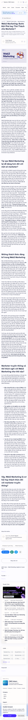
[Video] (22, 7)
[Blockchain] (13, 600)
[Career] (12, 7)
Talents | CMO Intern (9, 2)
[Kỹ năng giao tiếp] (15, 635)
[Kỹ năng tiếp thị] (22, 635)
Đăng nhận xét (14, 560)
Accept (9, 715)
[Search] (18, 2)
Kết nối (13, 13)
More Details (21, 715)
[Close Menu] (24, 12)
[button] (26, 2)
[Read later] (22, 41)
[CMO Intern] (14, 619)
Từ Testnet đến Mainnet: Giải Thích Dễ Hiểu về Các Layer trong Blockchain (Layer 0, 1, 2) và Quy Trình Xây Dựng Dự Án (15, 604)
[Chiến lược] (19, 628)
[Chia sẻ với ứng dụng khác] (20, 552)
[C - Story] (13, 613)
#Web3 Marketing (19, 545)
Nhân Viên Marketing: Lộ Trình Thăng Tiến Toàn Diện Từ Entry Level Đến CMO (14, 638)
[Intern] (8, 7)
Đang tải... (3, 571)
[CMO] (17, 613)
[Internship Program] (21, 619)
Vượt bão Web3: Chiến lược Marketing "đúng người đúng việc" (15, 615)
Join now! (20, 12)
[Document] (18, 7)
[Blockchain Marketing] (20, 600)
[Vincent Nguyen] (8, 40)
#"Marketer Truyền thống (7, 545)
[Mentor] (4, 7)
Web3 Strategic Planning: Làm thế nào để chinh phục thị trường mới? (15, 631)
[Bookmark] (21, 2)
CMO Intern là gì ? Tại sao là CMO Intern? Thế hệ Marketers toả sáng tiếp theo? (15, 623)
